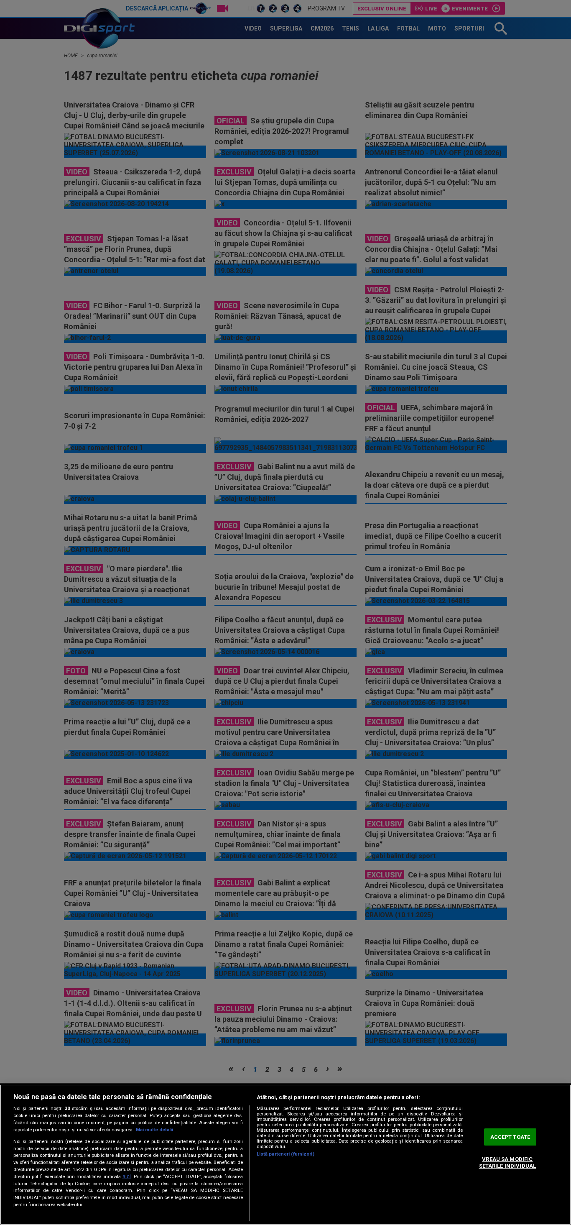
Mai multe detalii (154, 1130)
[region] (285, 1154)
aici (126, 1176)
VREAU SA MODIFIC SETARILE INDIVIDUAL (507, 1162)
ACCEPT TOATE (510, 1137)
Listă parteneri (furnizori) (285, 1154)
